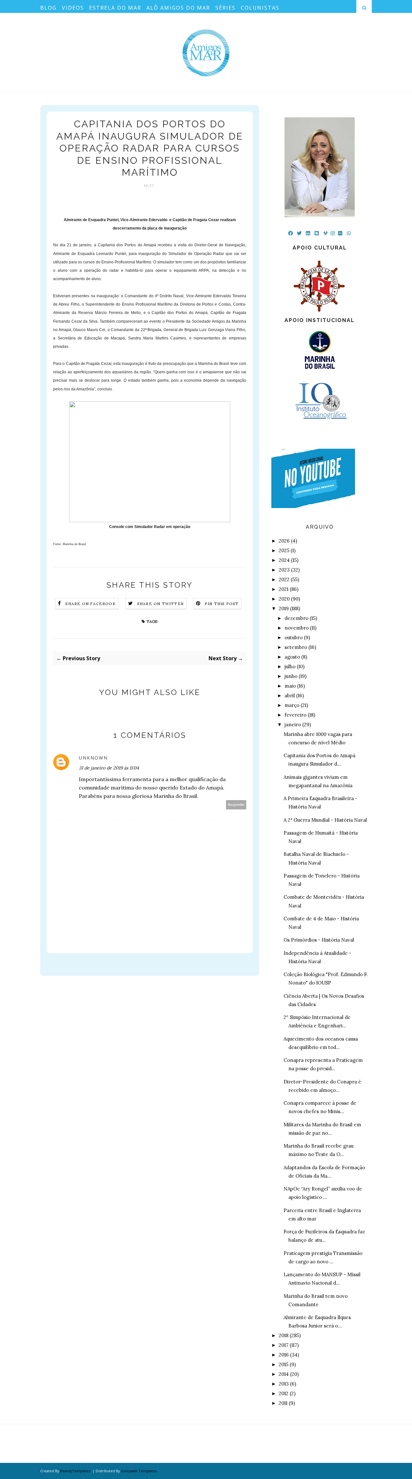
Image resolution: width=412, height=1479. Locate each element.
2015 (283, 1364)
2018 (283, 1335)
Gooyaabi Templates (139, 1470)
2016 (284, 1355)
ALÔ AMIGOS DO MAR (178, 7)
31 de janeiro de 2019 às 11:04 (109, 768)
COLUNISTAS (260, 7)
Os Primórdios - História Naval (319, 940)
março (292, 705)
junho (291, 676)
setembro (296, 647)
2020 (284, 599)
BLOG (48, 7)
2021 (283, 589)
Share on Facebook (90, 603)
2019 (284, 608)
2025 (284, 550)
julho (290, 666)
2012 (283, 1393)
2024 (284, 560)
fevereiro (295, 715)
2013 (284, 1384)
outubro (294, 637)
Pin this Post (222, 603)
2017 (283, 1345)
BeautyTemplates (75, 1470)
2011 (283, 1403)
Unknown (93, 758)
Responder (236, 805)
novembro (297, 628)
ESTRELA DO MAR (115, 7)
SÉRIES (225, 7)
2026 (284, 541)
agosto (292, 657)
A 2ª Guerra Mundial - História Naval (325, 820)
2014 (284, 1374)
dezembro (296, 618)
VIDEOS (73, 7)
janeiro (293, 724)
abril (290, 695)
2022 (284, 579)
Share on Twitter (160, 603)
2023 (284, 570)
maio (290, 686)
